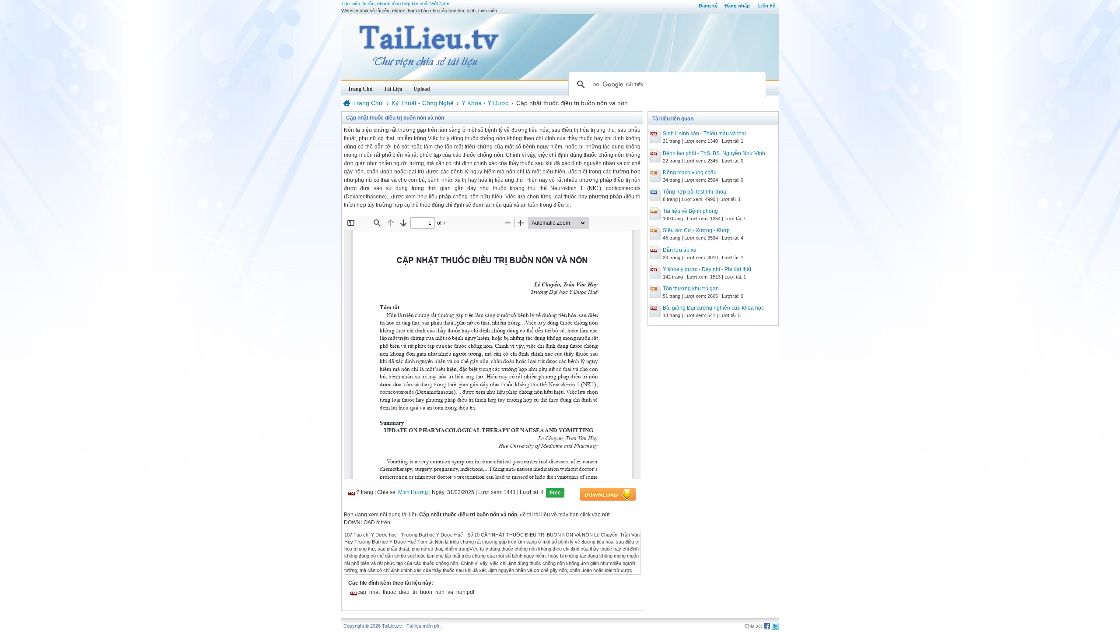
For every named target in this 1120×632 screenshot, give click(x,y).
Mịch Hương (413, 492)
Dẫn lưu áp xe (679, 250)
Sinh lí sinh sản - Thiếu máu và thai (704, 134)
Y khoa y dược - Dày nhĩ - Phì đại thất (707, 269)
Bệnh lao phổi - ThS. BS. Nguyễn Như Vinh (714, 153)
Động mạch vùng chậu (690, 172)
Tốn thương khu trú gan (691, 289)
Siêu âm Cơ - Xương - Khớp (696, 230)
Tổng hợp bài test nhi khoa (694, 192)
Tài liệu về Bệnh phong (690, 211)
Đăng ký (708, 5)
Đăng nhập (737, 5)
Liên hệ (766, 5)
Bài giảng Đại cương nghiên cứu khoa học (713, 308)
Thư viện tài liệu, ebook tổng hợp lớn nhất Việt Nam (395, 3)
